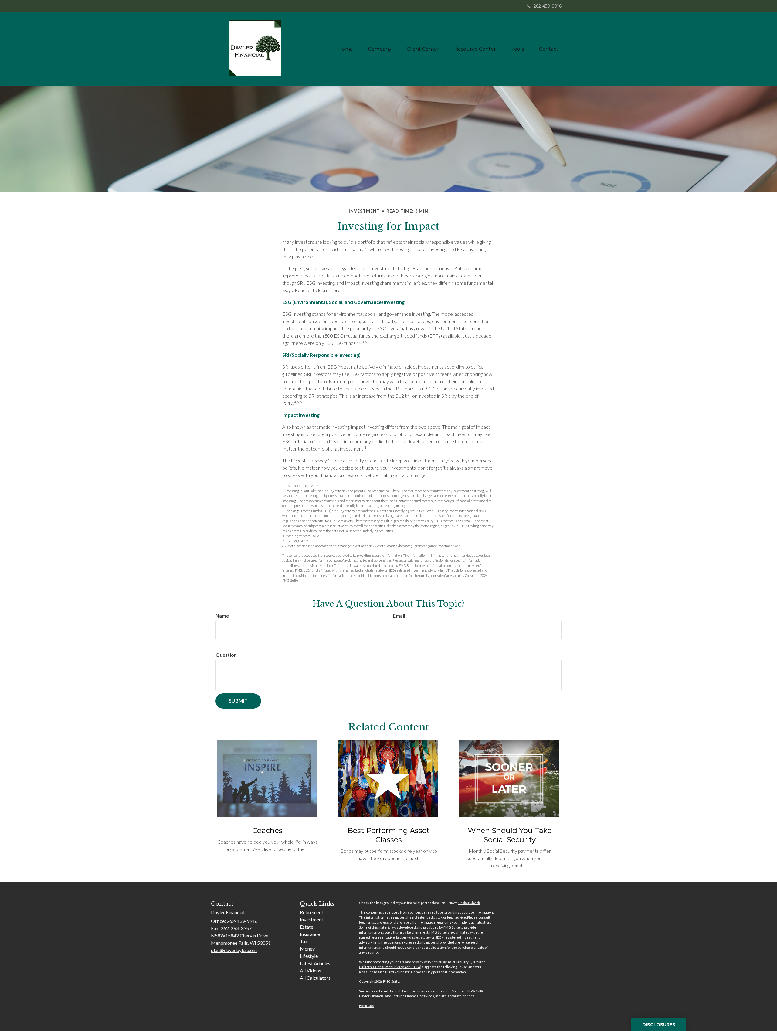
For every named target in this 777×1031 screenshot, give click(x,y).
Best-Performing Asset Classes (388, 835)
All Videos (310, 970)
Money (307, 948)
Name (222, 615)
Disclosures (658, 1024)
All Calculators (315, 978)
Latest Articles (315, 963)
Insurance (310, 934)
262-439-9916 (548, 6)
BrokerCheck (469, 903)
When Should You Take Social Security (509, 835)
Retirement (311, 912)
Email (399, 615)
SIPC (480, 991)
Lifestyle (309, 956)
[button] (380, 49)
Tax (303, 941)
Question (226, 655)
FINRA (471, 991)
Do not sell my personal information (438, 972)
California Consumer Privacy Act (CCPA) (390, 967)
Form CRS (366, 1006)
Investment (311, 919)
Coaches (267, 830)
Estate (306, 927)
